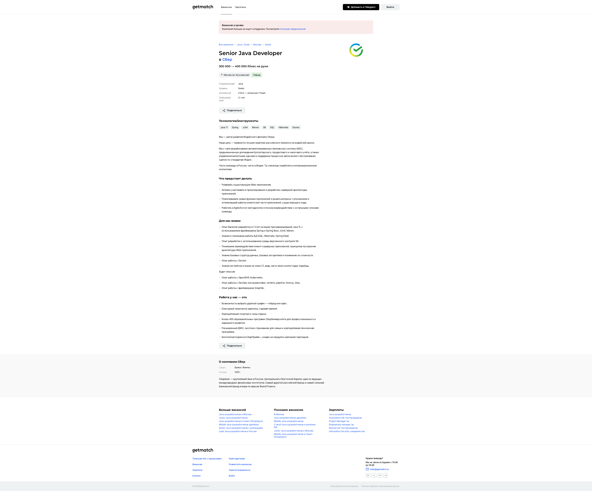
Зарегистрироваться (239, 470)
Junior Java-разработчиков (233, 417)
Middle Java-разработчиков (288, 421)
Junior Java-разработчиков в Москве (293, 430)
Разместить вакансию (240, 464)
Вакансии (226, 7)
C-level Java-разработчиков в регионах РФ (295, 426)
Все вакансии (226, 44)
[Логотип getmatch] (202, 450)
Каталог (196, 475)
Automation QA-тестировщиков (345, 417)
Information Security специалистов (347, 431)
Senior (268, 44)
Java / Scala (243, 44)
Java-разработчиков (340, 414)
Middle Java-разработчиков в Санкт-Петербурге (293, 435)
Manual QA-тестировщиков (343, 428)
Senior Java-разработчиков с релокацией (241, 428)
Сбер (227, 59)
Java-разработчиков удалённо (290, 417)
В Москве (279, 414)
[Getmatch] (202, 7)
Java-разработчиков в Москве (235, 414)
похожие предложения (293, 28)
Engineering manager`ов (341, 424)
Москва (257, 44)
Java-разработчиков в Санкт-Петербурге (241, 421)
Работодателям (237, 458)
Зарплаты (240, 7)
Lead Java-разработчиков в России (238, 431)
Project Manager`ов (339, 421)
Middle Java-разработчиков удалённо (239, 424)
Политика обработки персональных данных (380, 486)
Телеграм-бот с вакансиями (206, 458)
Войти (390, 7)
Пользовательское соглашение (344, 486)
